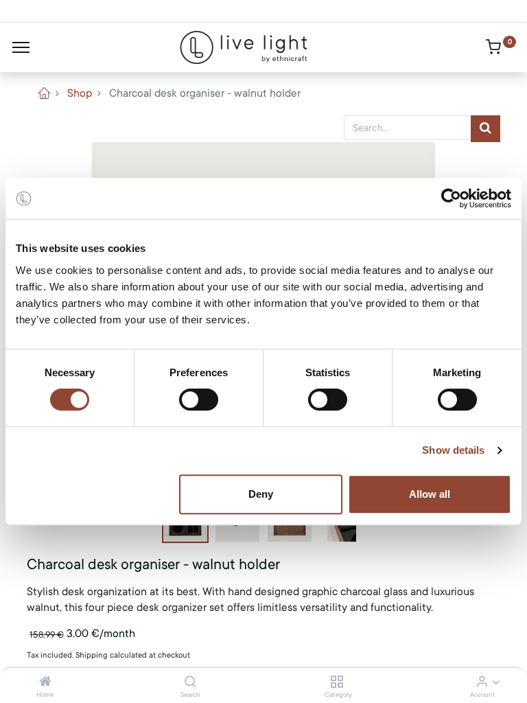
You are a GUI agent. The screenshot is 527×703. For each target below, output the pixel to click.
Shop (79, 93)
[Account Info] (482, 682)
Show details (453, 450)
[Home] (45, 682)
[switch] (198, 400)
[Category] (336, 682)
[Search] (190, 682)
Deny (260, 494)
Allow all (429, 494)
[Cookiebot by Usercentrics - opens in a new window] (451, 198)
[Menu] (21, 47)
